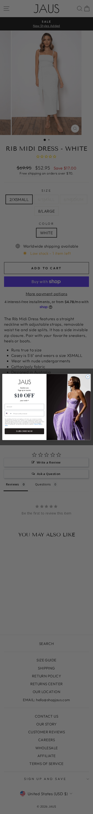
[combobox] (8, 413)
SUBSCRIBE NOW (24, 431)
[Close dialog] (88, 377)
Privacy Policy (37, 424)
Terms (6, 425)
